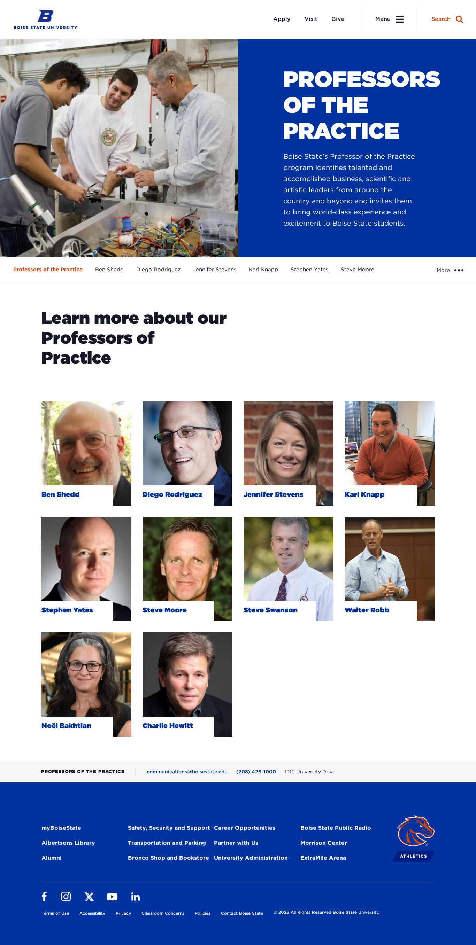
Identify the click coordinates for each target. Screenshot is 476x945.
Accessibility (92, 913)
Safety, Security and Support (169, 828)
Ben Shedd (109, 269)
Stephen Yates (309, 269)
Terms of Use (55, 913)
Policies (202, 913)
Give (338, 19)
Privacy (123, 913)
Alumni (51, 857)
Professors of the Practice (48, 269)
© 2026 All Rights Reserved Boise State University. (326, 912)
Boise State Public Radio (335, 828)
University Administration (251, 857)
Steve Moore (357, 269)
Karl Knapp (263, 269)
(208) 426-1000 (256, 771)
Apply (282, 19)
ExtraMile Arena (323, 857)
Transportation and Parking (167, 842)
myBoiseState (61, 828)
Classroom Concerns (162, 913)
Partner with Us (236, 842)
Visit (311, 19)
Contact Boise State (242, 913)
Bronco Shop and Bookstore (168, 857)
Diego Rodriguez (158, 269)
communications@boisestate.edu (187, 771)
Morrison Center (323, 842)
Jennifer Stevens (214, 269)
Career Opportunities (244, 828)
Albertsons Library (68, 842)
